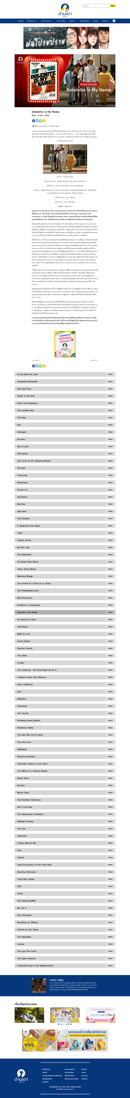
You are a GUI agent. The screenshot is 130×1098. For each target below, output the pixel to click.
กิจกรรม (96, 21)
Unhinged (21, 431)
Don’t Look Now (24, 806)
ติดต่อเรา (105, 21)
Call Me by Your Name (27, 929)
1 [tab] (58, 1024)
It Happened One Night (28, 525)
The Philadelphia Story (28, 590)
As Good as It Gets (26, 619)
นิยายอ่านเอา (31, 21)
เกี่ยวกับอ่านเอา (69, 1075)
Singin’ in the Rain (26, 395)
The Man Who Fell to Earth (30, 734)
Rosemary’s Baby (25, 727)
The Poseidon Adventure (29, 799)
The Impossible (24, 936)
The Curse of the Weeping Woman (33, 460)
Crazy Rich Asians (25, 879)
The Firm (21, 828)
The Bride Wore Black (27, 561)
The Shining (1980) (26, 900)
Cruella (20, 662)
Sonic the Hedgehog (27, 403)
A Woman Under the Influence (31, 677)
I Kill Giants (22, 626)
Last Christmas (24, 915)
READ (110, 374)
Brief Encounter (25, 597)
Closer (20, 893)
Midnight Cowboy (25, 821)
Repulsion (21, 698)
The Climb (22, 655)
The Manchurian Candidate (30, 814)
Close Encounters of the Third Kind (34, 864)
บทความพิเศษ (61, 21)
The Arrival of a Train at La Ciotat (34, 583)
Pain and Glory (24, 388)
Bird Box (21, 504)
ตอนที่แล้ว (36, 360)
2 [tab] (61, 1024)
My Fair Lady (23, 547)
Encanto (21, 439)
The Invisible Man (25, 410)
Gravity (20, 944)
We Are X (22, 907)
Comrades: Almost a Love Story (32, 763)
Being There (23, 778)
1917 (19, 886)
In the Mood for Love (27, 374)
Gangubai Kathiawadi (27, 381)
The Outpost (23, 518)
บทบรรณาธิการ (70, 1069)
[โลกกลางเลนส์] (29, 1015)
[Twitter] (37, 120)
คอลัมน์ (72, 21)
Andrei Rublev (24, 641)
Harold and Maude (26, 756)
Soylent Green (24, 540)
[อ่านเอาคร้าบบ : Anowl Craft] (65, 1015)
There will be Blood (26, 569)
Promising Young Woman (28, 720)
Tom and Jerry (24, 742)
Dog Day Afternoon (26, 871)
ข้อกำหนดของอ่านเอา (71, 1078)
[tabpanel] (29, 1015)
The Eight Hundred (26, 958)
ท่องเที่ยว (45, 1082)
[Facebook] (33, 120)
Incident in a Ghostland (28, 605)
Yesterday (22, 475)
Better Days (23, 792)
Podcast (84, 1075)
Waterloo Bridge (25, 576)
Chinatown (22, 706)
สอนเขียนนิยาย (85, 21)
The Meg (21, 417)
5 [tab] (68, 1024)
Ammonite (22, 835)
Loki (19, 691)
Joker (19, 532)
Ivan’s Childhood (25, 684)
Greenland (22, 496)
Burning (20, 785)
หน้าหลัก (21, 21)
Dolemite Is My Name (27, 612)
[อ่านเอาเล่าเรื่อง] (101, 1015)
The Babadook (24, 554)
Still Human (22, 453)
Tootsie (20, 857)
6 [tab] (71, 1024)
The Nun (21, 467)
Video (83, 1072)
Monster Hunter (25, 648)
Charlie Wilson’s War (26, 843)
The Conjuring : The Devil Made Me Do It (37, 669)
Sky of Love (22, 446)
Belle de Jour (23, 633)
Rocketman (22, 482)
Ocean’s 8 (22, 489)
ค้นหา (113, 6)
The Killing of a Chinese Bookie (32, 770)
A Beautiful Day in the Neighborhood (35, 965)
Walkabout (22, 749)
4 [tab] (66, 1024)
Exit (19, 424)
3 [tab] (63, 1024)
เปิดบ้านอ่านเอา (46, 21)
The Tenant (23, 713)
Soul (19, 850)
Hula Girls (21, 511)
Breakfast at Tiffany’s (27, 922)
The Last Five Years (27, 951)
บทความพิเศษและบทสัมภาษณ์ (52, 1075)
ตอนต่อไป (94, 360)
